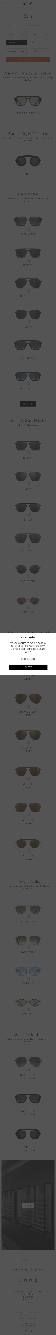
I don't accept (28, 658)
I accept (28, 667)
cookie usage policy (35, 650)
